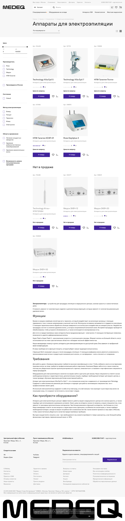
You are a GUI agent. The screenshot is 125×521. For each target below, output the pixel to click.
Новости (7, 474)
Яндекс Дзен (8, 457)
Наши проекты (62, 2)
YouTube (36, 455)
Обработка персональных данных (105, 481)
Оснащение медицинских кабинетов (76, 484)
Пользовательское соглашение (104, 476)
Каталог (41, 19)
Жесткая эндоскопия (114, 12)
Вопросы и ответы (69, 468)
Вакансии (7, 484)
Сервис (36, 471)
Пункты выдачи (38, 481)
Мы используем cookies (101, 471)
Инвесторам (67, 471)
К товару (41, 96)
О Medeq (7, 468)
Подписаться (112, 460)
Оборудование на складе (58, 12)
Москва (39, 2)
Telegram (36, 457)
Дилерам (66, 474)
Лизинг (35, 479)
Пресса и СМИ (9, 476)
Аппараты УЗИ (88, 12)
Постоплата (37, 476)
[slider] (2, 46)
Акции (65, 479)
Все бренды (67, 481)
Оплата (35, 474)
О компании (51, 2)
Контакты (88, 2)
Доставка (72, 2)
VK (4, 455)
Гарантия (80, 2)
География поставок (100, 468)
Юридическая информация (102, 479)
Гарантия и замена (40, 468)
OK (89, 516)
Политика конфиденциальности (104, 474)
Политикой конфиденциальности (74, 512)
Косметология (100, 12)
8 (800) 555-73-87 (106, 2)
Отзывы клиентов (10, 479)
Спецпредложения (39, 12)
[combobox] (46, 31)
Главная (35, 19)
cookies (49, 509)
